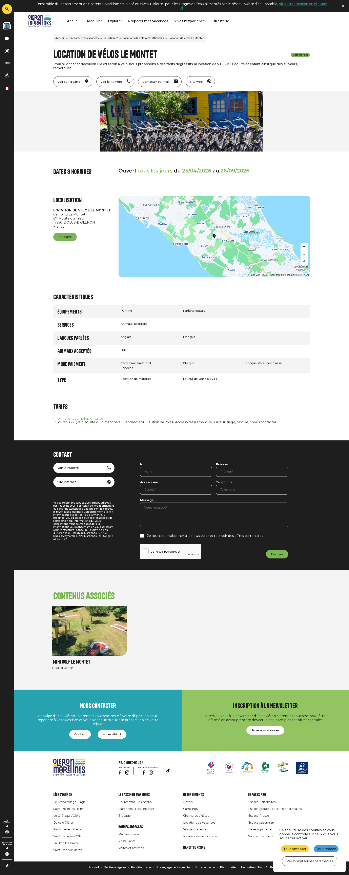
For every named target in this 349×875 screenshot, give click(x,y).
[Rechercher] (7, 9)
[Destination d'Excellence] (229, 768)
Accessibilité (112, 734)
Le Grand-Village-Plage (69, 802)
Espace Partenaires (261, 802)
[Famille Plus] (247, 768)
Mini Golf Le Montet (71, 662)
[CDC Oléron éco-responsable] (283, 768)
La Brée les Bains (65, 843)
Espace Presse (258, 815)
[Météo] (7, 51)
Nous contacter (205, 867)
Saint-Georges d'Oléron (69, 836)
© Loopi (304, 274)
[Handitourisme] (7, 75)
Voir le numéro (68, 468)
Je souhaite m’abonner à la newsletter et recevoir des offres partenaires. (205, 536)
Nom (143, 464)
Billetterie (221, 21)
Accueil (73, 21)
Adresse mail (149, 482)
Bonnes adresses (130, 827)
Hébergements (193, 795)
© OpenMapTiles (256, 274)
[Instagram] (7, 831)
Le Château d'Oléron (67, 815)
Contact (80, 734)
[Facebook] (7, 826)
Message (146, 500)
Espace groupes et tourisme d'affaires (275, 808)
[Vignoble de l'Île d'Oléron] (265, 768)
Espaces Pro (257, 795)
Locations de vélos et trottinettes (143, 38)
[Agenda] (7, 25)
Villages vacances (195, 829)
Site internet (66, 482)
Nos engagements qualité (173, 867)
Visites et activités (131, 848)
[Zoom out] (304, 253)
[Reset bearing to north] (304, 261)
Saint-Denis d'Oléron (67, 850)
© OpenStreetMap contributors (283, 274)
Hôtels (187, 802)
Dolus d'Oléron (63, 822)
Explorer (115, 21)
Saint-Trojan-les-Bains (68, 808)
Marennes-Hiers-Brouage (136, 808)
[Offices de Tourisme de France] (211, 768)
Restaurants (126, 841)
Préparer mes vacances (148, 21)
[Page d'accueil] (39, 21)
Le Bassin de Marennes (134, 795)
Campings (190, 808)
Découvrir (93, 21)
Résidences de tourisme (200, 836)
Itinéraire (65, 237)
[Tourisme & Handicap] (302, 768)
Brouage (124, 815)
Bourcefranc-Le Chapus (134, 802)
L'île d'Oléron (62, 795)
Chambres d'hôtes (196, 815)
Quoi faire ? (111, 38)
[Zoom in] (304, 246)
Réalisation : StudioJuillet (257, 867)
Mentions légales (115, 867)
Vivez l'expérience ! (190, 21)
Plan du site (228, 867)
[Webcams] (7, 39)
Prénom (222, 464)
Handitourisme (194, 847)
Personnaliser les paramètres (309, 861)
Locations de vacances (199, 822)
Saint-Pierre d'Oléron (68, 829)
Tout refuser (326, 849)
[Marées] (7, 63)
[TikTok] (7, 865)
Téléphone (224, 482)
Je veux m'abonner (265, 730)
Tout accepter (294, 849)
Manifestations (128, 834)
